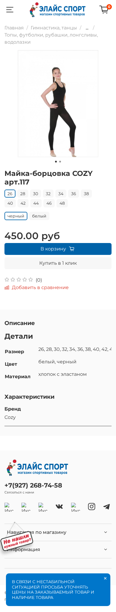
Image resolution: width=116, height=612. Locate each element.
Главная (14, 28)
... (87, 28)
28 (22, 193)
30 (35, 193)
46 (49, 203)
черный (15, 216)
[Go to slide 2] (60, 162)
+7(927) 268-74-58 (33, 485)
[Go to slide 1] (56, 162)
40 (10, 203)
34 (60, 193)
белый (39, 216)
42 (23, 203)
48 (62, 203)
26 (9, 193)
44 (36, 203)
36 (73, 193)
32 (48, 193)
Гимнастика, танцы (54, 28)
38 (86, 193)
